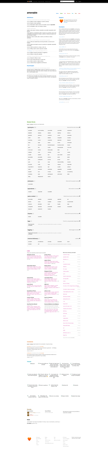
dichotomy (38, 294)
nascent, (39, 299)
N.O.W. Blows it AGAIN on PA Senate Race (64, 89)
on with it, (32, 306)
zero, (33, 286)
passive (68, 154)
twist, (39, 285)
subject (29, 169)
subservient (40, 209)
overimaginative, (55, 310)
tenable (29, 216)
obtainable (40, 206)
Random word (47, 1)
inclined (39, 149)
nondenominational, (55, 272)
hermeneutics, (39, 256)
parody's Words (47, 254)
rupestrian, (46, 268)
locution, (28, 300)
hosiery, (28, 267)
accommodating (41, 130)
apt (67, 199)
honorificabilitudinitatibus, (48, 310)
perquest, (55, 267)
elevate (49, 142)
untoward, (37, 293)
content (39, 140)
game (29, 147)
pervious (49, 157)
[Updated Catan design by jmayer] (75, 395)
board (68, 241)
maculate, (52, 286)
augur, (48, 262)
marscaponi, (32, 307)
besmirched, (46, 281)
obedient (39, 154)
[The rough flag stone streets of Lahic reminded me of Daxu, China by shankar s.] (76, 364)
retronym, (53, 274)
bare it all (36, 309)
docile (29, 142)
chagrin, (55, 293)
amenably (49, 241)
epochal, (45, 273)
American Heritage (33, 412)
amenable (65, 22)
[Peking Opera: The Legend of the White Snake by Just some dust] (43, 396)
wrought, (34, 266)
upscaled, (28, 306)
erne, (50, 266)
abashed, (46, 261)
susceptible (69, 169)
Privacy (64, 443)
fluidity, (52, 273)
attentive (29, 201)
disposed (69, 140)
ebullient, (50, 281)
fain (28, 145)
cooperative (50, 140)
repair (49, 164)
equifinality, (32, 300)
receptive (69, 161)
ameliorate (50, 135)
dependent (59, 140)
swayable (30, 171)
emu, (45, 255)
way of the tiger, (32, 309)
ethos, (35, 300)
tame (39, 171)
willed (68, 174)
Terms (64, 441)
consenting (30, 140)
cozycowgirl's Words (48, 277)
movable (29, 154)
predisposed (40, 159)
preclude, (46, 294)
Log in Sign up (78, 1)
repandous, (50, 267)
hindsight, (49, 278)
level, (32, 286)
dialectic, (28, 299)
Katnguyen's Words (48, 271)
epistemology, (36, 255)
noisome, (48, 286)
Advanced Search (66, 446)
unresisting (30, 174)
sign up (31, 124)
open (49, 154)
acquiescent (69, 130)
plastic (59, 157)
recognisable (69, 206)
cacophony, (49, 273)
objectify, (53, 299)
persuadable (30, 157)
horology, (48, 279)
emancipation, (39, 267)
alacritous (39, 135)
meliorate (49, 152)
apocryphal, (49, 301)
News (46, 437)
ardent (29, 137)
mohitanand (29, 353)
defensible (40, 204)
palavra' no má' (47, 290)
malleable (30, 152)
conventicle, (29, 255)
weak (39, 174)
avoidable (49, 201)
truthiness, (50, 272)
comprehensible (70, 201)
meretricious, (51, 287)
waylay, (28, 309)
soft (38, 244)
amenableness (40, 241)
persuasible (40, 157)
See (72, 13)
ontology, (32, 255)
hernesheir (29, 346)
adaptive (49, 132)
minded (68, 152)
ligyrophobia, (29, 294)
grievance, (46, 274)
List (65, 13)
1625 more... (55, 268)
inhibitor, (56, 256)
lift (67, 149)
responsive (40, 166)
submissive (40, 169)
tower (55, 311)
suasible (59, 166)
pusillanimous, (33, 281)
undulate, (52, 278)
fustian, (37, 266)
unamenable (30, 184)
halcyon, (45, 285)
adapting (39, 132)
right (48, 166)
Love (79, 13)
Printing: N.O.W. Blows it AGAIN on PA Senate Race (66, 82)
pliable (68, 157)
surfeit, (40, 255)
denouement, (29, 278)
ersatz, (35, 279)
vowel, (50, 309)
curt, (41, 279)
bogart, (28, 293)
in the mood (30, 149)
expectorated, (57, 291)
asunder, (54, 255)
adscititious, (53, 266)
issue (40, 257)
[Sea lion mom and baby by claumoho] (54, 395)
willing (29, 176)
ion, (54, 256)
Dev (55, 437)
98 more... (46, 288)
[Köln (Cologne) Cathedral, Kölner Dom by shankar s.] (32, 396)
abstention (49, 257)
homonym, (55, 278)
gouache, (57, 255)
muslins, (39, 266)
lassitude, (38, 278)
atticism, (35, 256)
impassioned (29, 282)
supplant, (46, 299)
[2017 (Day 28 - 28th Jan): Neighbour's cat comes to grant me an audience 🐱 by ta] (43, 375)
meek (39, 152)
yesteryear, (36, 291)
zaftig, (36, 294)
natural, (53, 311)
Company (38, 437)
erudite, (37, 281)
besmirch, (51, 262)
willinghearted (40, 176)
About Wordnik (38, 438)
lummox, (34, 293)
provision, (28, 266)
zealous (49, 176)
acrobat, (28, 257)
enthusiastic (69, 142)
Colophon (37, 441)
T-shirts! (37, 444)
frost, (37, 285)
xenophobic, (51, 255)
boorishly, (46, 300)
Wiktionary (30, 50)
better (39, 137)
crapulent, (33, 294)
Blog (46, 438)
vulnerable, (36, 286)
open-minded (60, 154)
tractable (59, 171)
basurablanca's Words (31, 290)
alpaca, (47, 255)
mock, (35, 285)
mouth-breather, (36, 257)
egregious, (29, 291)
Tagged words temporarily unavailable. (32, 233)
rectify (39, 164)
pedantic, (55, 286)
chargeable (60, 137)
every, (48, 309)
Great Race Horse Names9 (32, 304)
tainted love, (36, 306)
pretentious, (38, 279)
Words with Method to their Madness (51, 304)
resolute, (55, 273)
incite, (56, 299)
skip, (41, 285)
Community (35, 1)
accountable (50, 130)
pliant (29, 159)
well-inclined (60, 174)
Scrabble (29, 423)
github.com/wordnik (57, 440)
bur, (47, 267)
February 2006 (61, 36)
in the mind (69, 147)
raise (39, 161)
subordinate (50, 169)
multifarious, (46, 287)
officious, (48, 285)
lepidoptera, (29, 281)
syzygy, (50, 311)
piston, (31, 266)
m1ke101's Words (30, 297)
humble (49, 147)
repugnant (30, 209)
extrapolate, (39, 291)
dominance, (50, 274)
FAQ (37, 443)
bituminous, (55, 262)
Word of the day (41, 1)
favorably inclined (61, 145)
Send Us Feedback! (66, 438)
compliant (69, 137)
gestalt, (38, 298)
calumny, (45, 263)
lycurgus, (53, 291)
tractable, (49, 293)
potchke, (51, 256)
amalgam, (35, 267)
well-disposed (50, 174)
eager (39, 142)
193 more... (54, 257)
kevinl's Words (30, 284)
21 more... (28, 301)
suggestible (60, 169)
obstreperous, (52, 285)
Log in (28, 124)
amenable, (32, 268)
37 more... (56, 275)
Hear (76, 13)
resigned (59, 164)
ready (49, 161)
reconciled (30, 164)
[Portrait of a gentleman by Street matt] (43, 385)
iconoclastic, (32, 299)
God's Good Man (61, 102)
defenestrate (38, 300)
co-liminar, (36, 299)
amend (59, 135)
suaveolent (50, 268)
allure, (49, 261)
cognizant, (31, 293)
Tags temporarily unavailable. (31, 225)
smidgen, (51, 279)
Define (57, 13)
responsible (69, 164)
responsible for (30, 166)
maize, (45, 256)
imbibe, (47, 291)
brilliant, (53, 281)
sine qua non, (32, 256)
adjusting (59, 132)
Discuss (68, 13)
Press (37, 440)
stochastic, (35, 298)
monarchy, (28, 268)
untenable (40, 216)
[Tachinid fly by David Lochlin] (75, 385)
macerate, (56, 285)
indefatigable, (29, 285)
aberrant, (50, 291)
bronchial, (46, 257)
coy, (45, 291)
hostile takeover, (36, 307)
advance (68, 132)
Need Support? (65, 440)
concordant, (56, 300)
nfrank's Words (30, 277)
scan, (30, 286)
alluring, (51, 261)
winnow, (49, 299)
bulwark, (58, 262)
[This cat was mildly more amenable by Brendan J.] (43, 363)
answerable (69, 135)
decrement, (49, 294)
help (38, 147)
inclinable (30, 244)
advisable (39, 199)
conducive (30, 204)
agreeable (30, 135)
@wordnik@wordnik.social (49, 443)
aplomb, (54, 261)
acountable (59, 130)
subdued (68, 166)
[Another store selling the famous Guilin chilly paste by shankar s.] (32, 374)
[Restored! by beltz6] (32, 363)
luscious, (45, 278)
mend (59, 152)
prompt (59, 159)
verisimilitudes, (46, 311)
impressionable (60, 147)
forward (68, 145)
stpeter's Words (47, 260)
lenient (39, 286)
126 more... (29, 287)
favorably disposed (51, 145)
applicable (59, 199)
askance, (56, 261)
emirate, (56, 309)
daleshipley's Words (31, 254)
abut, (51, 299)
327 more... (57, 301)
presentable (50, 206)
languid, (45, 279)
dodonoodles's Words (31, 265)
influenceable (50, 149)
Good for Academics (48, 297)
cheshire (48, 263)
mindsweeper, (38, 308)
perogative (36, 268)
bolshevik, (48, 256)
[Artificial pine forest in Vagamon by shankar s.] (65, 374)
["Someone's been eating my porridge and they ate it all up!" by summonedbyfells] (32, 386)
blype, (53, 267)
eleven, (45, 309)
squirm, (33, 285)
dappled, (47, 266)
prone (68, 159)
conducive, (31, 267)
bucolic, (28, 256)
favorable (39, 145)
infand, (45, 267)
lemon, (52, 309)
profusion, (28, 279)
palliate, (45, 286)
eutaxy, (56, 266)
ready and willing (61, 161)
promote (49, 159)
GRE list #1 (46, 284)
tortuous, (45, 293)
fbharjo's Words (47, 265)
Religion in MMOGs (61, 46)
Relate (61, 13)
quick (29, 161)
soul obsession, (33, 308)
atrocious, (32, 291)
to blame (49, 171)
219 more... (29, 259)
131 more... (29, 295)
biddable (49, 137)
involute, (54, 287)
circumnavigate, (34, 278)
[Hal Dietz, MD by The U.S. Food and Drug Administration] (65, 385)
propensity (51, 275)
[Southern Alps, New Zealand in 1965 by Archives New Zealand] (54, 385)
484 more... (34, 282)
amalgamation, (46, 275)
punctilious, (32, 257)
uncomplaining (70, 171)
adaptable (30, 132)
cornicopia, (46, 272)
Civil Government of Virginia (63, 59)
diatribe (57, 287)
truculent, (54, 279)
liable (58, 149)
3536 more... (54, 263)
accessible (30, 130)
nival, (45, 266)
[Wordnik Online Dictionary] (29, 1)
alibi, (54, 309)
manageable (30, 206)
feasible (59, 204)
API (54, 438)
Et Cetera (65, 437)
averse (39, 201)
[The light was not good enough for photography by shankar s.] (76, 374)
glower (55, 281)
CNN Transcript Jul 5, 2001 (62, 53)
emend (59, 142)
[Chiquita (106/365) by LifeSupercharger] (65, 395)
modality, (32, 298)
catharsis (52, 301)
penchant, (32, 279)
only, (28, 286)
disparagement (53, 294)
